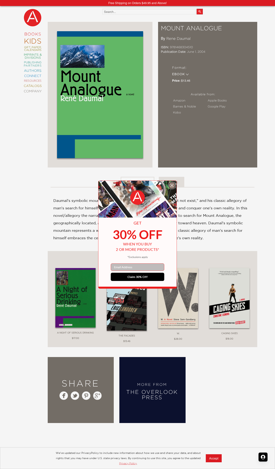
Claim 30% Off (137, 277)
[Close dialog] (172, 185)
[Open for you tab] (263, 457)
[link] (137, 197)
